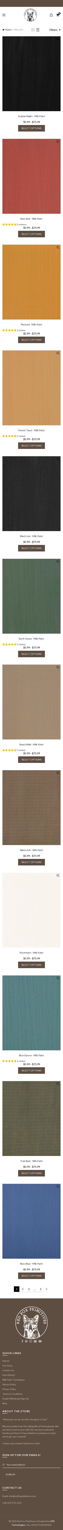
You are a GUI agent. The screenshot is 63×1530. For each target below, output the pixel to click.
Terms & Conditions (12, 1393)
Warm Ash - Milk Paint (31, 850)
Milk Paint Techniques (13, 1379)
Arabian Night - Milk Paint (31, 116)
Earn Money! (8, 1375)
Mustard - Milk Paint (31, 324)
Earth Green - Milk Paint (31, 638)
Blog (4, 1403)
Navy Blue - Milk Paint (31, 1263)
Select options (31, 128)
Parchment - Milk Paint (31, 952)
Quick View (58, 39)
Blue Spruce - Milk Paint (31, 1055)
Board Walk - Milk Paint (32, 744)
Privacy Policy (9, 1389)
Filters (53, 29)
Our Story (7, 1365)
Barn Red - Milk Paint (31, 218)
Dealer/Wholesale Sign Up (15, 1398)
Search (5, 1360)
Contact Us (8, 1370)
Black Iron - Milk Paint (31, 536)
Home (8, 29)
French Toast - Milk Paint (31, 430)
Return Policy (9, 1384)
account (51, 15)
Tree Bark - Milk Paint (31, 1161)
